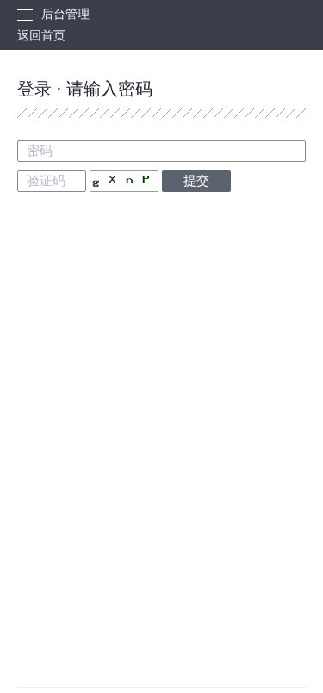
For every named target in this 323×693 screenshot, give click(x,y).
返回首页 (41, 35)
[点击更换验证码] (124, 181)
